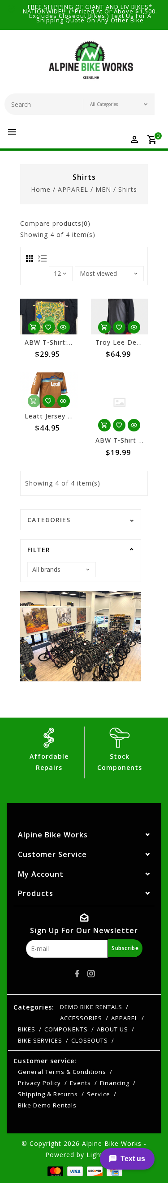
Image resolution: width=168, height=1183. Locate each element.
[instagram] (91, 974)
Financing (114, 1083)
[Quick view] (63, 327)
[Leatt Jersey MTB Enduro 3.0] (49, 390)
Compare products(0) (55, 223)
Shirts (127, 189)
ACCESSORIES (81, 1018)
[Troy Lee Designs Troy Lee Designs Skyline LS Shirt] (119, 316)
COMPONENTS (66, 1029)
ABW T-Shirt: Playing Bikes (69, 342)
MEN (103, 189)
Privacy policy (39, 1083)
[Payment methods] (54, 1170)
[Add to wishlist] (49, 327)
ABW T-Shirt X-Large (129, 440)
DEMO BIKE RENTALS (91, 1007)
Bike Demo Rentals (47, 1105)
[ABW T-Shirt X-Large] (119, 402)
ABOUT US (112, 1029)
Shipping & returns (48, 1094)
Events (80, 1083)
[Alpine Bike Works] (91, 64)
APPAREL (73, 189)
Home (41, 189)
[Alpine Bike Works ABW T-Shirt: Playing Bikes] (49, 316)
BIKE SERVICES (40, 1040)
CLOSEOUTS (89, 1040)
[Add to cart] (34, 327)
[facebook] (77, 974)
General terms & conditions (62, 1072)
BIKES (26, 1029)
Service (98, 1094)
